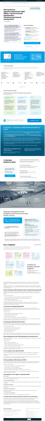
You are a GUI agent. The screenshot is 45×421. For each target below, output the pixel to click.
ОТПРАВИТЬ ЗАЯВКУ (28, 46)
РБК (14, 257)
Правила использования (24, 419)
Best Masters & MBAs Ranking (20, 267)
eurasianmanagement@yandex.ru (9, 415)
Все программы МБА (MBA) (7, 21)
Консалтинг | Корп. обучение (37, 2)
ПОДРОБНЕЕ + (8, 82)
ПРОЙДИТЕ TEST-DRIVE (34, 120)
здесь (39, 9)
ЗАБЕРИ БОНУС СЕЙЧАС (28, 37)
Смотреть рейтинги (37, 244)
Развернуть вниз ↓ (22, 86)
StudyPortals (7, 258)
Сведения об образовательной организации (31, 414)
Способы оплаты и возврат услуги (30, 417)
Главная (4, 6)
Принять (29, 419)
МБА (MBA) (10, 6)
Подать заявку (10, 175)
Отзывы (9, 2)
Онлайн (32, 35)
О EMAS (7, 2)
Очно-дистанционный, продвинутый (32, 28)
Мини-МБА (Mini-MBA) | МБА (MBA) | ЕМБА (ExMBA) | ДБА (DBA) (20, 2)
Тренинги (31, 2)
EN (36, 0)
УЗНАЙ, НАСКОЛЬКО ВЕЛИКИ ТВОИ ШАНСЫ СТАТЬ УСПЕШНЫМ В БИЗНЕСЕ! (31, 39)
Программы (7, 6)
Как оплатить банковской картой (29, 415)
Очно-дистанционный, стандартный (32, 31)
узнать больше (9, 112)
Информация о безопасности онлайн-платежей (31, 416)
